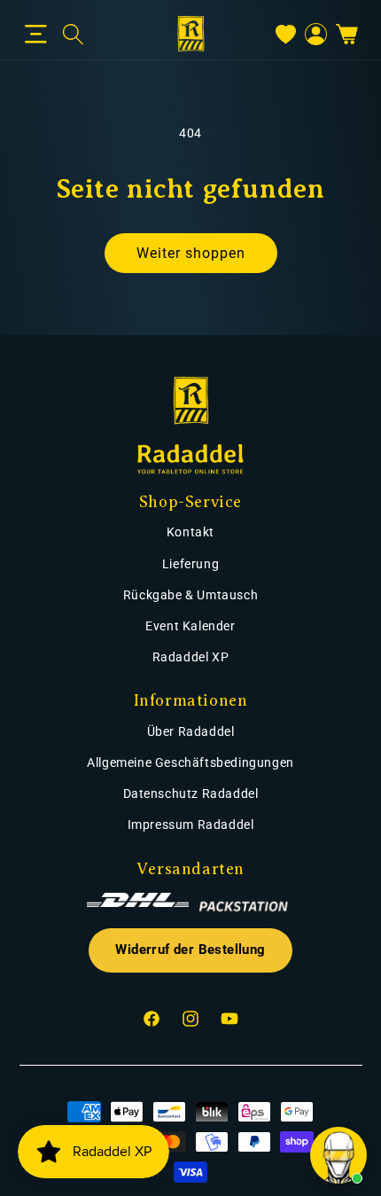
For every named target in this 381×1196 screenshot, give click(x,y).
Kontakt (190, 532)
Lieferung (190, 564)
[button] (36, 34)
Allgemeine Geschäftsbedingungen (190, 762)
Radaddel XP (190, 657)
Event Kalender (190, 626)
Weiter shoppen (190, 253)
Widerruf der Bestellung (190, 950)
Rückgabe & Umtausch (190, 595)
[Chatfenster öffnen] (338, 1155)
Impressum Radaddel (191, 824)
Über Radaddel (191, 731)
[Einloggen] (316, 34)
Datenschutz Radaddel (191, 793)
